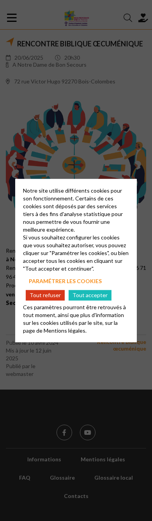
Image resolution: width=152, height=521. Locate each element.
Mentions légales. (65, 330)
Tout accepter (90, 295)
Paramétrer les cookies (65, 281)
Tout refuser (45, 295)
